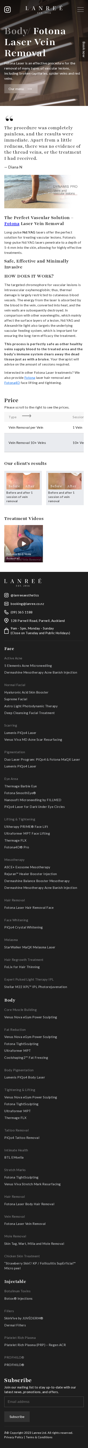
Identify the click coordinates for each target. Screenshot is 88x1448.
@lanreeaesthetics (25, 595)
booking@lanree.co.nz (27, 604)
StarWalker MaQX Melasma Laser (30, 947)
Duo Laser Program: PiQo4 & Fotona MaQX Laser (42, 759)
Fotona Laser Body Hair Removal (29, 1204)
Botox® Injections (18, 1298)
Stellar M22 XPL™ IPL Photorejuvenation (35, 987)
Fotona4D (12, 383)
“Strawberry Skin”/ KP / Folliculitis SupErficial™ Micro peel (40, 1265)
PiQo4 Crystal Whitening (23, 927)
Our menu (16, 89)
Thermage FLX (15, 840)
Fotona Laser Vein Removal (25, 1224)
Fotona (11, 224)
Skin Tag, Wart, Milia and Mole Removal (34, 1243)
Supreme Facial (15, 699)
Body (9, 1000)
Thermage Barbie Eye (20, 786)
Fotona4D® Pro (16, 847)
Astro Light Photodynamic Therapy (31, 706)
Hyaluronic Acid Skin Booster (26, 692)
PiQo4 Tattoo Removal (21, 1138)
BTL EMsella (14, 1157)
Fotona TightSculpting (21, 1044)
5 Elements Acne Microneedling (28, 665)
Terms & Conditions (39, 1437)
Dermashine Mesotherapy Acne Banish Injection (40, 672)
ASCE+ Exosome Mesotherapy (27, 867)
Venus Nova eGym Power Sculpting (30, 1017)
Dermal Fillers (15, 1325)
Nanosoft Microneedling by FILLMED (33, 800)
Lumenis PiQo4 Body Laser (24, 1077)
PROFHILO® (14, 1365)
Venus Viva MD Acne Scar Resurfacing (33, 739)
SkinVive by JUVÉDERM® (23, 1318)
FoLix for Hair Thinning (22, 967)
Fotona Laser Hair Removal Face (29, 907)
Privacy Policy (13, 1437)
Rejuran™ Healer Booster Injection (30, 874)
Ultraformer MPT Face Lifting (27, 833)
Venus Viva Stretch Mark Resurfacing (32, 1184)
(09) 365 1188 (22, 612)
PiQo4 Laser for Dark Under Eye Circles (34, 807)
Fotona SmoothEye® (20, 793)
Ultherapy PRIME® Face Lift (26, 826)
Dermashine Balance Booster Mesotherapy (37, 881)
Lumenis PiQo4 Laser (20, 733)
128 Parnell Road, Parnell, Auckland (38, 621)
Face (9, 649)
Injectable (15, 1281)
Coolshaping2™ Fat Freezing (26, 1057)
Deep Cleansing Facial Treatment (29, 713)
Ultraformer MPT (17, 1050)
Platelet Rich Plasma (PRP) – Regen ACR (35, 1345)
